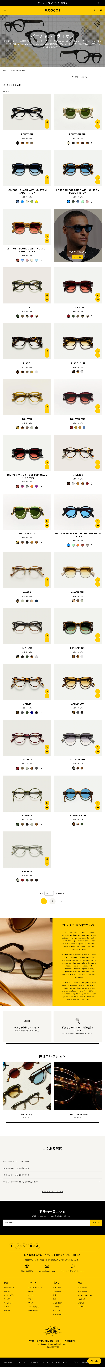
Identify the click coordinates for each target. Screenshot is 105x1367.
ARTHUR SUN (78, 760)
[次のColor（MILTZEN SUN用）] (41, 542)
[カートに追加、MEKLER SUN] (97, 640)
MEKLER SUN (77, 648)
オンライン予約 (9, 1295)
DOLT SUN (78, 307)
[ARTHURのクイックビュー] (47, 747)
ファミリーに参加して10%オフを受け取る (52, 3)
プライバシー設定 (35, 1362)
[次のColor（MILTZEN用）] (91, 483)
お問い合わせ (57, 1314)
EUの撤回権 (57, 1291)
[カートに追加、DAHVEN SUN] (97, 411)
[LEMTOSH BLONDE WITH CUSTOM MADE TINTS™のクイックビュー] (47, 236)
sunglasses (66, 960)
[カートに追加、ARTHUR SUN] (97, 751)
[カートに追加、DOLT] (47, 299)
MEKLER (27, 648)
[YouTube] (31, 1246)
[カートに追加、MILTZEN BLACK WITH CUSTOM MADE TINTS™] (97, 525)
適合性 (58, 1362)
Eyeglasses (82, 1287)
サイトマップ (57, 1310)
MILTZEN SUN (27, 533)
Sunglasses (82, 1291)
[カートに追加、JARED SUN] (97, 695)
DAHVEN (27, 419)
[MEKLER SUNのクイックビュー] (97, 635)
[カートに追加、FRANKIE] (47, 863)
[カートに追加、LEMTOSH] (47, 126)
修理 (54, 1295)
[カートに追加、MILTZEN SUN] (47, 525)
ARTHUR (27, 760)
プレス (30, 1303)
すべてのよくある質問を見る (52, 1192)
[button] (95, 10)
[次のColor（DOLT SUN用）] (91, 316)
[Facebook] (11, 1246)
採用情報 (56, 1307)
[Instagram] (18, 1246)
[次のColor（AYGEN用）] (41, 600)
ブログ (30, 1299)
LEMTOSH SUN (78, 134)
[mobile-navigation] (5, 10)
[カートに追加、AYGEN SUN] (97, 584)
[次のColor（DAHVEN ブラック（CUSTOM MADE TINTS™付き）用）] (41, 486)
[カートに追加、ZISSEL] (47, 355)
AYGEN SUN (78, 592)
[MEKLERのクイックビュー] (47, 635)
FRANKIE (27, 871)
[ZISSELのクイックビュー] (47, 350)
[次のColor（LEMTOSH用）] (41, 143)
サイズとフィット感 (35, 1287)
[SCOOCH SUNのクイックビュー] (97, 803)
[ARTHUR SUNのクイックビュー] (97, 747)
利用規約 (76, 1362)
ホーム (5, 71)
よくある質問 (57, 1303)
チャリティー (8, 1303)
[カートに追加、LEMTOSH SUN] (97, 126)
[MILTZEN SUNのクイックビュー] (47, 521)
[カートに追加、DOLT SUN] (97, 299)
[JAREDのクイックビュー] (47, 691)
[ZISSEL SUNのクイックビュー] (97, 350)
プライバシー (23, 1362)
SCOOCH (27, 815)
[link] (27, 112)
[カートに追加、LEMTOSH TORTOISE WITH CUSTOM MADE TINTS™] (97, 182)
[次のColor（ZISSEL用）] (41, 371)
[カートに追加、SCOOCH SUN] (97, 807)
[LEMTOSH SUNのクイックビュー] (97, 121)
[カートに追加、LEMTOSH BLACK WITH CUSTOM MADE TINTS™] (47, 182)
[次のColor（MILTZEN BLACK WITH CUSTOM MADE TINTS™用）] (91, 545)
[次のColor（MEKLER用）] (41, 656)
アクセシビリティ (48, 1362)
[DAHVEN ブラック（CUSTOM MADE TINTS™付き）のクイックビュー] (47, 462)
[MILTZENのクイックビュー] (97, 462)
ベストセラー (82, 1299)
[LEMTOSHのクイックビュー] (47, 121)
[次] (61, 901)
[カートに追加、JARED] (47, 695)
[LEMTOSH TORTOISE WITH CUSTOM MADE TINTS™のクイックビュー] (97, 177)
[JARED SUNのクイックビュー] (97, 691)
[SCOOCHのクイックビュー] (47, 803)
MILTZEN (78, 475)
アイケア (7, 1299)
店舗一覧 (7, 1291)
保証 (54, 1299)
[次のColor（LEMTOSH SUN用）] (91, 143)
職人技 (30, 1291)
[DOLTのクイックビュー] (47, 295)
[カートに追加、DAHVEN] (47, 411)
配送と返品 (57, 1287)
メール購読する (33, 1307)
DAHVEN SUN (78, 419)
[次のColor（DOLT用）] (41, 316)
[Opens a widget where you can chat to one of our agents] (94, 1361)
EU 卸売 (6, 1307)
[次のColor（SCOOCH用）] (41, 824)
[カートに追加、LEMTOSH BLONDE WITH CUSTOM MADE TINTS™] (47, 240)
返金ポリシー (67, 1362)
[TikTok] (37, 1246)
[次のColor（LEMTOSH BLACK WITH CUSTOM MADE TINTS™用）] (41, 201)
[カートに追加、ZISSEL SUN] (97, 355)
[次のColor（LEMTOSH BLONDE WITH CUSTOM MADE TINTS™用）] (41, 260)
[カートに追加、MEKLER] (47, 640)
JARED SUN (78, 704)
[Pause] (97, 3)
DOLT (27, 307)
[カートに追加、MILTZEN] (97, 466)
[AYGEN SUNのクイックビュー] (97, 579)
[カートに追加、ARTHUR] (47, 751)
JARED (27, 704)
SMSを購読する (33, 1310)
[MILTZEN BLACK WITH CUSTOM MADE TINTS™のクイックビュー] (97, 521)
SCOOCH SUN (78, 815)
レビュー (31, 1295)
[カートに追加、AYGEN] (47, 584)
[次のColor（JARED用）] (41, 712)
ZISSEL (27, 363)
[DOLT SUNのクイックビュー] (97, 295)
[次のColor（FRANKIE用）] (41, 880)
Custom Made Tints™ (86, 1295)
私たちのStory (9, 1287)
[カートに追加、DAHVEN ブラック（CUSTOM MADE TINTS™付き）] (47, 466)
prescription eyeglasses (81, 957)
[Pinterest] (24, 1246)
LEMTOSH (27, 134)
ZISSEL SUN (78, 363)
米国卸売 (7, 1310)
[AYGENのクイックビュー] (47, 579)
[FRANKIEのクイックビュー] (47, 859)
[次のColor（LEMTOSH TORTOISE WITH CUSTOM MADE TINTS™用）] (91, 201)
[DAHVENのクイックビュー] (47, 406)
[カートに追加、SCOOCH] (47, 807)
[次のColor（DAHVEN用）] (41, 427)
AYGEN (27, 592)
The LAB (81, 1307)
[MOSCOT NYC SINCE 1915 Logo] (52, 10)
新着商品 (81, 1303)
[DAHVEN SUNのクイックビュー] (97, 406)
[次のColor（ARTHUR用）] (41, 768)
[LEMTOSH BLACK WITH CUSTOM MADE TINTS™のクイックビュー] (47, 177)
